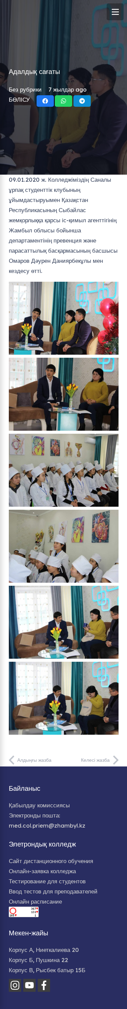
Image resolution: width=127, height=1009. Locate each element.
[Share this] (45, 101)
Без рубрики (25, 89)
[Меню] (115, 11)
